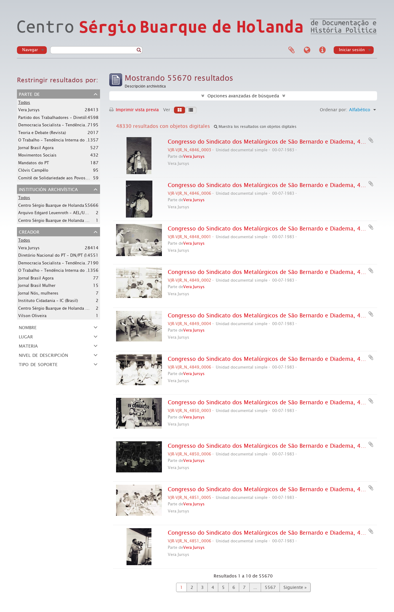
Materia (28, 345)
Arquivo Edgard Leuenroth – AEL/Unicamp (58, 212)
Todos (24, 102)
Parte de (29, 93)
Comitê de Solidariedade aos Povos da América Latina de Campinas (82, 177)
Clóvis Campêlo (33, 170)
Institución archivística (48, 189)
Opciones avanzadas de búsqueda (243, 95)
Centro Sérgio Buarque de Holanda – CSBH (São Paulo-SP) (72, 308)
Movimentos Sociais (37, 155)
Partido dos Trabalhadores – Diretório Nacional (63, 117)
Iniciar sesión (352, 49)
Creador (29, 231)
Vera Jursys (29, 110)
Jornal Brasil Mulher (36, 285)
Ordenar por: (333, 109)
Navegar (30, 49)
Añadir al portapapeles (371, 140)
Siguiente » (295, 587)
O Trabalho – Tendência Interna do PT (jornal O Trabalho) (73, 139)
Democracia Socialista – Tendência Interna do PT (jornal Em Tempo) (83, 124)
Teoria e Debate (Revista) (42, 132)
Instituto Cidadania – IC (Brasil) (48, 300)
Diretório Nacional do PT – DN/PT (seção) (58, 255)
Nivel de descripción (43, 354)
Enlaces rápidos (322, 50)
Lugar (26, 336)
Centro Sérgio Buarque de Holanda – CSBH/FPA (63, 205)
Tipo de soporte (38, 364)
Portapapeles (291, 50)
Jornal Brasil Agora (36, 147)
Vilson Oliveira (32, 315)
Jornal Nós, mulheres (38, 293)
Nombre (28, 327)
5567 (270, 587)
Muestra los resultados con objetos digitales (256, 126)
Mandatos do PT (33, 163)
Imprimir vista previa (137, 109)
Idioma (307, 50)
